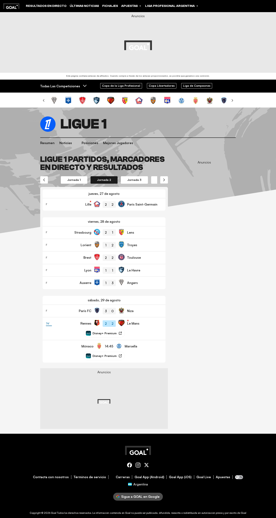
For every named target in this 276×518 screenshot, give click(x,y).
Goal (53, 512)
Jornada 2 (104, 179)
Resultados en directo (46, 6)
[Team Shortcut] (54, 100)
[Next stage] (164, 180)
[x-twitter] (146, 466)
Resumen (47, 143)
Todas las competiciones (60, 86)
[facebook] (129, 466)
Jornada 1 (74, 179)
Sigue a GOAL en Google (140, 497)
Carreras (123, 477)
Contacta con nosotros (51, 477)
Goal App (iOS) (180, 477)
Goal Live (203, 477)
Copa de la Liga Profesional (121, 85)
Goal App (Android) (149, 477)
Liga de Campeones (196, 85)
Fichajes (110, 6)
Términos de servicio (90, 477)
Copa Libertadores (162, 85)
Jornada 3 (134, 179)
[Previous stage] (44, 180)
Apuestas (223, 477)
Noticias (65, 143)
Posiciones (90, 143)
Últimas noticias (84, 6)
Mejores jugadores (118, 143)
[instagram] (138, 466)
